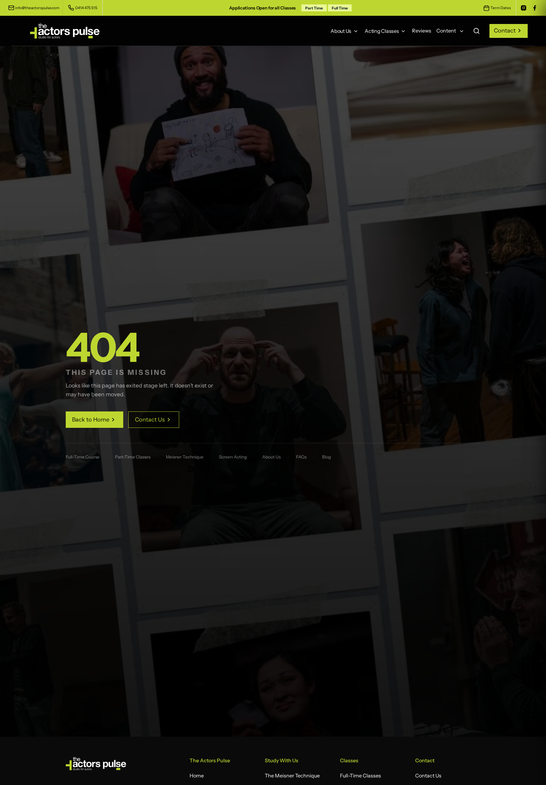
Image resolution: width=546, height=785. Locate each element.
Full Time (340, 8)
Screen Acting (233, 456)
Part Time (314, 8)
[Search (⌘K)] (476, 30)
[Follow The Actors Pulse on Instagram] (523, 8)
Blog (326, 456)
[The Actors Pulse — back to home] (96, 765)
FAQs (301, 456)
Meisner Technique (184, 456)
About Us (271, 456)
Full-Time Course (83, 456)
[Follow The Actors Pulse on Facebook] (534, 8)
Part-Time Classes (132, 456)
